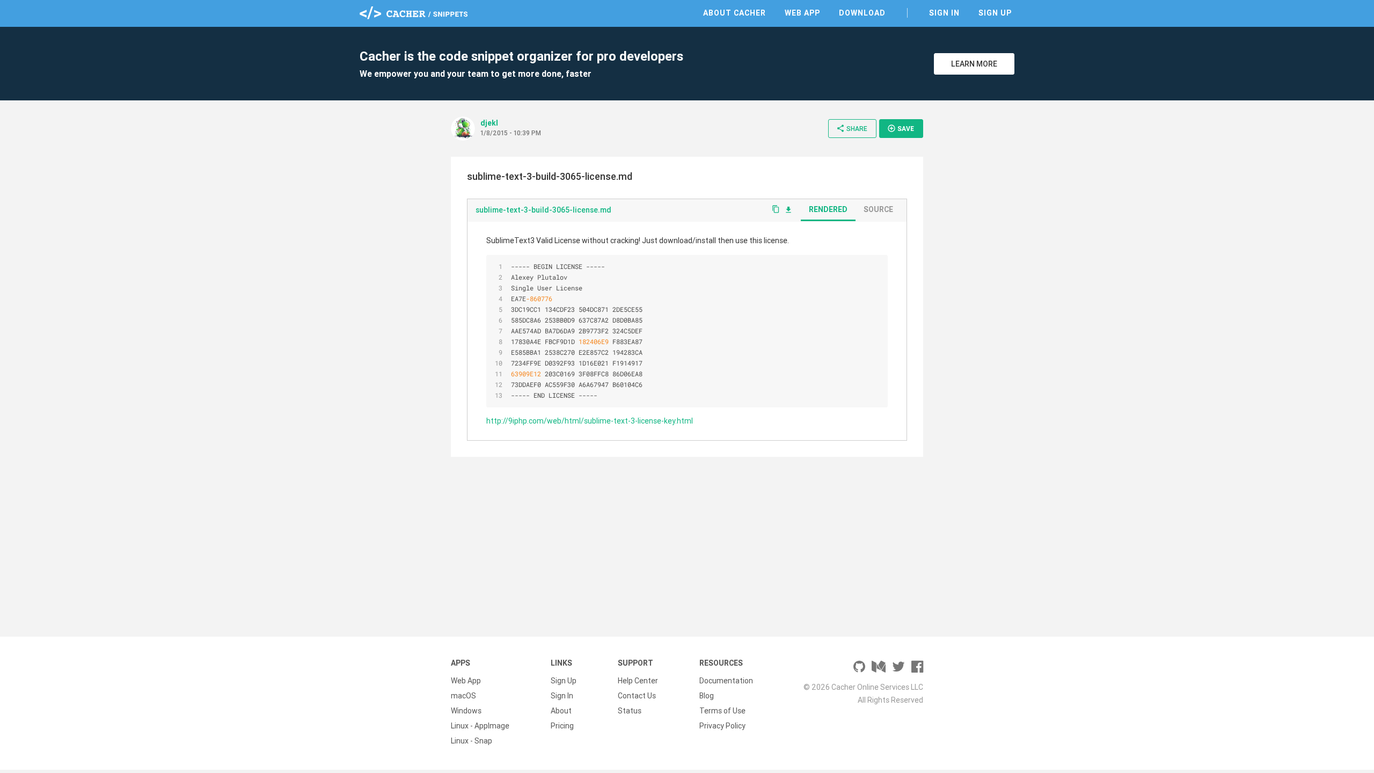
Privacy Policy (722, 726)
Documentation (726, 681)
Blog (706, 696)
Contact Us (637, 696)
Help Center (638, 681)
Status (629, 711)
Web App (802, 13)
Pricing (562, 726)
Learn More (974, 64)
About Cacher (734, 13)
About (561, 711)
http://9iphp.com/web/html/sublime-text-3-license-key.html (589, 421)
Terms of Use (722, 711)
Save (900, 128)
